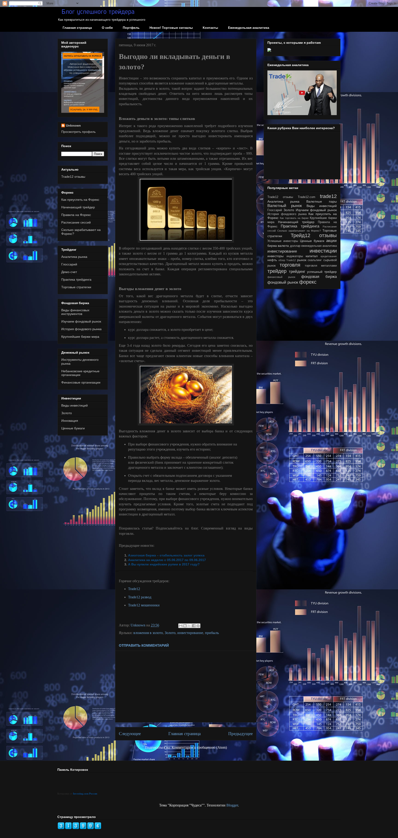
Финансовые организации (80, 382)
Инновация (69, 420)
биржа (272, 245)
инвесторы (275, 256)
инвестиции (323, 251)
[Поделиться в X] (189, 625)
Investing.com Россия (85, 793)
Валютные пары (321, 201)
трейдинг (297, 271)
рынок (301, 260)
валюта (283, 245)
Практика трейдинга (76, 279)
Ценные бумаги (73, 428)
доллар (295, 245)
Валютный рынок (284, 206)
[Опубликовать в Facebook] (193, 625)
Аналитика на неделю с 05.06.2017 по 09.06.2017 (167, 560)
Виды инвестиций (74, 405)
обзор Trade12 (287, 260)
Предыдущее (240, 733)
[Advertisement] (186, 686)
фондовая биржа (319, 276)
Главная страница (77, 27)
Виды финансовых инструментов (75, 312)
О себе (107, 27)
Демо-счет (69, 272)
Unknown (73, 125)
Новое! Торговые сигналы (171, 27)
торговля (290, 265)
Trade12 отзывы (73, 176)
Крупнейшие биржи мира (80, 336)
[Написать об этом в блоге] (185, 625)
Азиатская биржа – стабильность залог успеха (166, 555)
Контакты (210, 27)
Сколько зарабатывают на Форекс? (299, 230)
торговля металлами (321, 265)
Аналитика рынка (74, 257)
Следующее (130, 733)
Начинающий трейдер (78, 207)
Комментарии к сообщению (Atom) (199, 747)
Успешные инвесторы (282, 241)
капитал (312, 256)
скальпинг (315, 260)
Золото (170, 633)
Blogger (232, 805)
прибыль (212, 633)
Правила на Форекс (76, 215)
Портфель (131, 27)
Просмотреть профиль (78, 132)
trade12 (328, 196)
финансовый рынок (281, 277)
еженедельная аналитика (319, 245)
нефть (272, 260)
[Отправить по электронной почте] (180, 625)
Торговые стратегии (76, 287)
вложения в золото (148, 633)
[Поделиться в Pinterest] (198, 625)
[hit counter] (79, 828)
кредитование (329, 256)
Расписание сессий (76, 222)
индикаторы (295, 256)
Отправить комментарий (144, 645)
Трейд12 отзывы (314, 235)
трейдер (277, 271)
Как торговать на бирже (294, 218)
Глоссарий (69, 264)
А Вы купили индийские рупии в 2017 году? (164, 564)
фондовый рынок (282, 282)
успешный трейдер (322, 272)
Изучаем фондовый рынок (81, 321)
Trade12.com (306, 197)
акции (331, 241)
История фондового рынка (81, 329)
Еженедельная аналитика (248, 27)
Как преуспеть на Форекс (80, 199)
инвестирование (190, 633)
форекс (307, 282)
